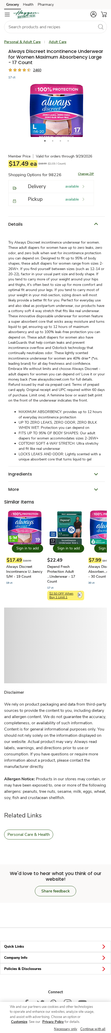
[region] (55, 1017)
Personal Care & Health (28, 834)
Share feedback (55, 891)
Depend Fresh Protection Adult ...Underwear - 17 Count (61, 574)
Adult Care (57, 41)
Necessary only (65, 1029)
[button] (93, 14)
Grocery (12, 4)
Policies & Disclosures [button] (22, 968)
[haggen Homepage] (26, 14)
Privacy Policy (53, 1022)
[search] (101, 27)
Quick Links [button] (14, 946)
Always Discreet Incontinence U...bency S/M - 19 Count (24, 571)
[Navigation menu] (7, 14)
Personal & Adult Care (22, 41)
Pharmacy (46, 4)
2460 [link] (37, 70)
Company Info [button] (15, 957)
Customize (19, 1022)
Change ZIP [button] (86, 174)
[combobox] (55, 27)
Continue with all (92, 1029)
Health (28, 4)
